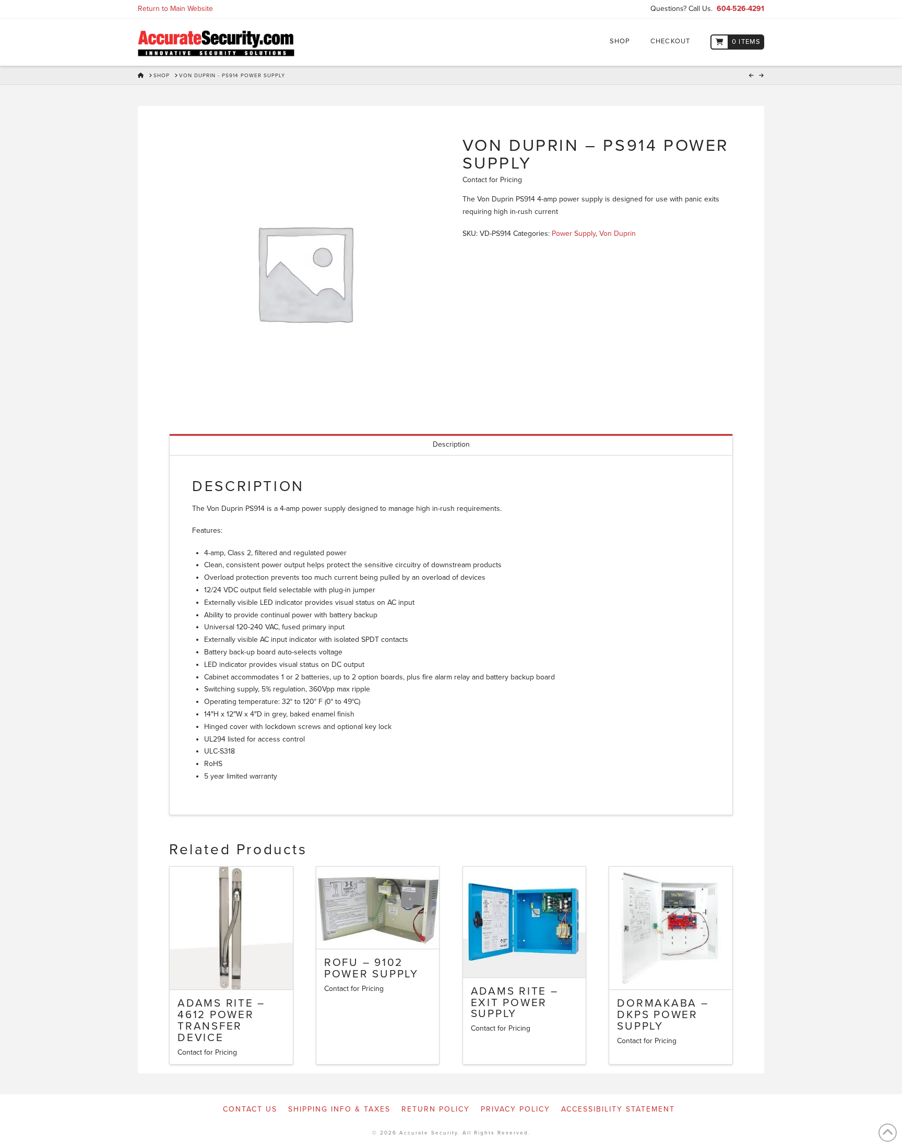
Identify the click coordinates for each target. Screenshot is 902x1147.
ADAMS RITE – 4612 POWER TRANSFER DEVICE (221, 1020)
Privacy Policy (515, 1109)
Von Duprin (617, 233)
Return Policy (435, 1109)
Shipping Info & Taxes (339, 1109)
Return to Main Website (175, 8)
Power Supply (574, 233)
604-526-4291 (740, 8)
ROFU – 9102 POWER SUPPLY (371, 968)
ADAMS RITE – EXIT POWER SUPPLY (515, 1003)
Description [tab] (451, 444)
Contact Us (250, 1109)
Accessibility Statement (618, 1109)
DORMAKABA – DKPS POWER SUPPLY (662, 1015)
